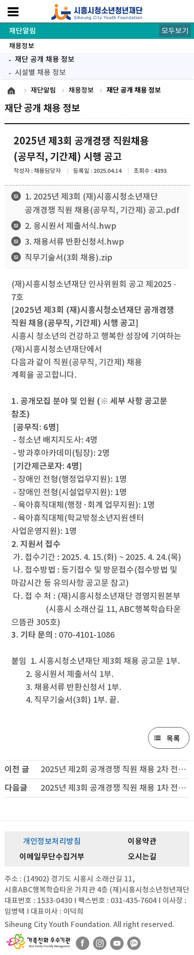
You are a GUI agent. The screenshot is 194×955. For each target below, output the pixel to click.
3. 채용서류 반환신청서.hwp (74, 241)
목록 (173, 738)
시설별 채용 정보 (40, 72)
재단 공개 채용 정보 (39, 58)
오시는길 (142, 857)
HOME (11, 90)
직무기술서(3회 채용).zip (68, 257)
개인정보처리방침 (52, 841)
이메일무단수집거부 (51, 857)
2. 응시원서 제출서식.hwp (70, 226)
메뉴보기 (13, 11)
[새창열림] (82, 943)
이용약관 (142, 841)
